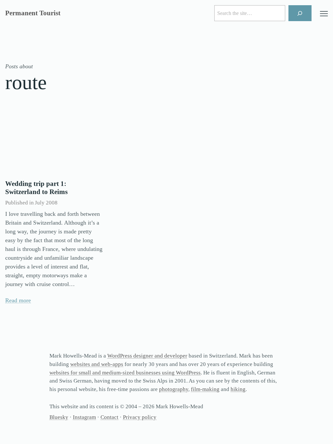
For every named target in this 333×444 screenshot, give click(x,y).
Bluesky (58, 417)
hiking (238, 389)
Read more (18, 300)
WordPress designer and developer (147, 356)
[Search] (300, 13)
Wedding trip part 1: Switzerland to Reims (36, 188)
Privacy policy (139, 417)
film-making (205, 389)
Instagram (84, 417)
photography (173, 389)
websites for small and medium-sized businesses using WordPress (125, 373)
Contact (109, 417)
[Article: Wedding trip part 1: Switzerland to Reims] (54, 142)
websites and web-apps (96, 364)
